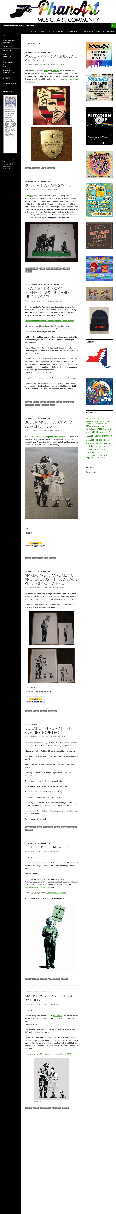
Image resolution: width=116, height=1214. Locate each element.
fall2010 (104, 423)
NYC (104, 432)
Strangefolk (7, 46)
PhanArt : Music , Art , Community (18, 25)
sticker (45, 405)
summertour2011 (93, 455)
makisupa (30, 405)
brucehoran (31, 827)
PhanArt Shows (45, 31)
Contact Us (111, 31)
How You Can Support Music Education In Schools (8, 63)
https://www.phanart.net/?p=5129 (41, 372)
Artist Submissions (72, 31)
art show (104, 418)
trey (52, 405)
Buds (31, 196)
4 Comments (56, 851)
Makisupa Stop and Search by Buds (50, 997)
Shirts (53, 558)
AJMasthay (92, 418)
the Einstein (57, 863)
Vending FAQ (100, 31)
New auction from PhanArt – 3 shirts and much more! (47, 292)
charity (108, 421)
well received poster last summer (50, 436)
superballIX (103, 455)
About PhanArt (32, 31)
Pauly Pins (55, 71)
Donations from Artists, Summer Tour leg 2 (49, 730)
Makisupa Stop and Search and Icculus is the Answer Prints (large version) (51, 579)
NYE (109, 431)
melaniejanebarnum (69, 827)
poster (29, 271)
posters (29, 830)
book (36, 402)
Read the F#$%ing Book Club (8, 41)
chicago (88, 424)
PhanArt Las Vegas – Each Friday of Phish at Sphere (10, 101)
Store (5, 36)
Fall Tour (88, 426)
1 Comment (54, 190)
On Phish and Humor (10, 83)
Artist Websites (88, 31)
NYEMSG (97, 436)
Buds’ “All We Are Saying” (48, 185)
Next (14, 124)
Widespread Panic (9, 50)
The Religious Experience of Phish (9, 72)
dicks (93, 423)
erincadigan (99, 423)
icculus (43, 711)
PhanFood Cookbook (7, 56)
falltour (94, 426)
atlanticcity (90, 421)
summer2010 (91, 449)
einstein (35, 978)
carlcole (51, 402)
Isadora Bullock (91, 429)
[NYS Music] (99, 358)
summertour (92, 452)
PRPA (107, 440)
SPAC (96, 447)
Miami (109, 429)
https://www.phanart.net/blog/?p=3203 (55, 1054)
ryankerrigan (101, 443)
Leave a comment (59, 65)
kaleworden (68, 402)
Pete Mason (45, 65)
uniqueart (95, 458)
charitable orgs (31, 284)
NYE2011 (89, 436)
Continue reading (10, 137)
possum (51, 168)
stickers (102, 447)
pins (44, 168)
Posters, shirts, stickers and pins (37, 52)
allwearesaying (32, 268)
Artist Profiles (58, 31)
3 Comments (59, 588)
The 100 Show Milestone (7, 78)
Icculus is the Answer (46, 847)
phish (104, 436)
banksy (29, 711)
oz (47, 558)
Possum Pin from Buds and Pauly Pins (51, 58)
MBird (57, 827)
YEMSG (103, 457)
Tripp (88, 457)
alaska (29, 402)
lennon (66, 268)
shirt (38, 405)
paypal (33, 893)
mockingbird (91, 432)
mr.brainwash (38, 558)
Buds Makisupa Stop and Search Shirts (48, 424)
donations (48, 827)
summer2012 (102, 449)
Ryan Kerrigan (91, 443)
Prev (6, 124)
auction (97, 421)
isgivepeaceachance (54, 268)
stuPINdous (108, 447)
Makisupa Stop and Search (35, 887)
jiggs (59, 402)
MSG (100, 431)
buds (28, 168)
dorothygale (46, 1107)
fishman (101, 426)
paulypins (36, 168)
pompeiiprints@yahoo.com (55, 893)
